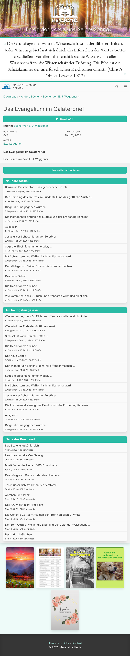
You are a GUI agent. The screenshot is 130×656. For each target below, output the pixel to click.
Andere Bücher (30, 96)
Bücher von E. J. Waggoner (60, 96)
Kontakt (77, 643)
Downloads (10, 96)
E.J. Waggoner (12, 143)
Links (66, 643)
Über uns (53, 643)
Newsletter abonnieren (65, 170)
